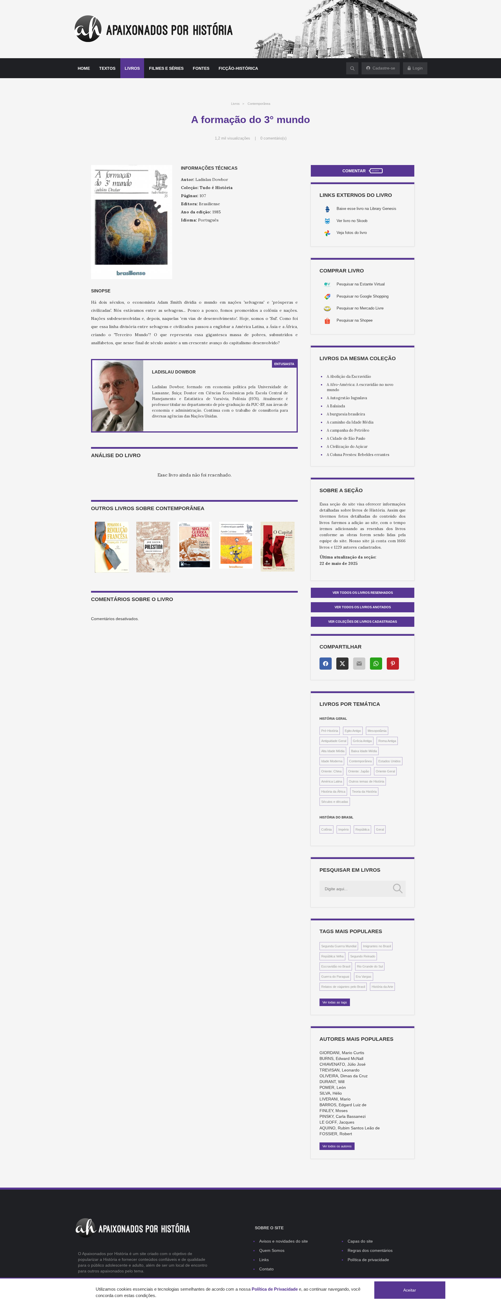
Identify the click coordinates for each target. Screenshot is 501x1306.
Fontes (201, 68)
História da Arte (382, 986)
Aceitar (409, 1290)
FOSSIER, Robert (336, 1133)
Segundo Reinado (362, 956)
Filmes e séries (166, 68)
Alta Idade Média (332, 751)
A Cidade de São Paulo (346, 438)
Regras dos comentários (370, 1250)
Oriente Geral (385, 771)
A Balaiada (336, 406)
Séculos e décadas (334, 801)
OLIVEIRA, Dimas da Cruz (344, 1076)
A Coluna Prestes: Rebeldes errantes (358, 454)
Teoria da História (364, 791)
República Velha (332, 956)
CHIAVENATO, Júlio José (343, 1064)
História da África (333, 791)
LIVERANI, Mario (335, 1099)
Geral (380, 829)
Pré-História (329, 730)
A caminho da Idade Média (350, 422)
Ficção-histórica (238, 68)
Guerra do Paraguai (335, 976)
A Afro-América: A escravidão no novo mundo (360, 387)
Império (343, 829)
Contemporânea (259, 103)
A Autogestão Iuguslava (347, 397)
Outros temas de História (366, 781)
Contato (266, 1269)
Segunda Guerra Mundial (338, 946)
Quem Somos (271, 1250)
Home (84, 68)
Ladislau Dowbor (174, 371)
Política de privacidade (368, 1259)
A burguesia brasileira (346, 414)
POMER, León (333, 1087)
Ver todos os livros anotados (363, 607)
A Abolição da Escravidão (349, 376)
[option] (111, 547)
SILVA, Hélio (331, 1093)
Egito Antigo (353, 730)
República (362, 829)
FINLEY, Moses (334, 1110)
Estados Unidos (389, 761)
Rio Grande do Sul (370, 966)
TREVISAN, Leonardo (340, 1070)
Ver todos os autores (337, 1146)
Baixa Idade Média (364, 751)
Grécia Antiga (362, 741)
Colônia (326, 829)
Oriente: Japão (358, 771)
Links (264, 1259)
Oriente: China (331, 771)
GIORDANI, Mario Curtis (342, 1052)
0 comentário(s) (273, 138)
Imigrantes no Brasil (377, 946)
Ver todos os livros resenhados (363, 592)
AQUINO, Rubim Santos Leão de (350, 1128)
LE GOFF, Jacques (337, 1122)
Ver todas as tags (334, 1002)
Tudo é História (216, 187)
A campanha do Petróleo (348, 430)
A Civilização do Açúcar (347, 446)
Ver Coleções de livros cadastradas (362, 621)
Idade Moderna (331, 761)
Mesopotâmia (377, 730)
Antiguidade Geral (333, 741)
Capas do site (360, 1241)
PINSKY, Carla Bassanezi (343, 1116)
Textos (107, 68)
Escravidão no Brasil (335, 966)
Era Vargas (363, 976)
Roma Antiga (387, 741)
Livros (132, 68)
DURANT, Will (332, 1081)
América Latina (331, 781)
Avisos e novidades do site (283, 1241)
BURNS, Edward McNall (341, 1058)
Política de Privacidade (275, 1289)
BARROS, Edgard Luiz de (343, 1104)
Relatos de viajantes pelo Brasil (343, 986)
